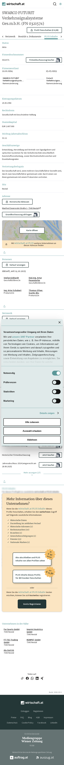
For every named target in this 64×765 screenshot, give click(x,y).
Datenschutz (12, 722)
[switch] (56, 382)
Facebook (42, 722)
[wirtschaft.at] (13, 4)
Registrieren (38, 711)
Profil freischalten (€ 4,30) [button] (46, 30)
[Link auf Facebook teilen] (27, 678)
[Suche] (55, 4)
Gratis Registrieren (32, 604)
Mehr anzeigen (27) (32, 472)
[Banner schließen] (59, 322)
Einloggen (25, 711)
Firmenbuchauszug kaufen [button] (41, 60)
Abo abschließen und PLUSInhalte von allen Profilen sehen (33, 557)
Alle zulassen (32, 422)
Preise (13, 717)
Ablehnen (32, 439)
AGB (38, 717)
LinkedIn (53, 722)
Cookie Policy (27, 722)
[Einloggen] (60, 4)
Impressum (48, 717)
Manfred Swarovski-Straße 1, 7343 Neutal (20, 208)
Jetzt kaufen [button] (48, 455)
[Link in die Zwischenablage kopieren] (22, 678)
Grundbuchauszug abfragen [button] (19, 214)
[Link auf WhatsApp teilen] (32, 678)
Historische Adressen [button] (19, 201)
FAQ (22, 717)
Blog (30, 717)
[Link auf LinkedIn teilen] (37, 678)
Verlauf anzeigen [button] (17, 265)
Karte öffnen (32, 230)
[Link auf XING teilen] (42, 678)
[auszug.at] (45, 759)
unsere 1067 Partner (23, 337)
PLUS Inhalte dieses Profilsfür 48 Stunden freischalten (33, 574)
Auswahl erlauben (32, 431)
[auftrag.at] (19, 759)
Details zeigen (47, 413)
